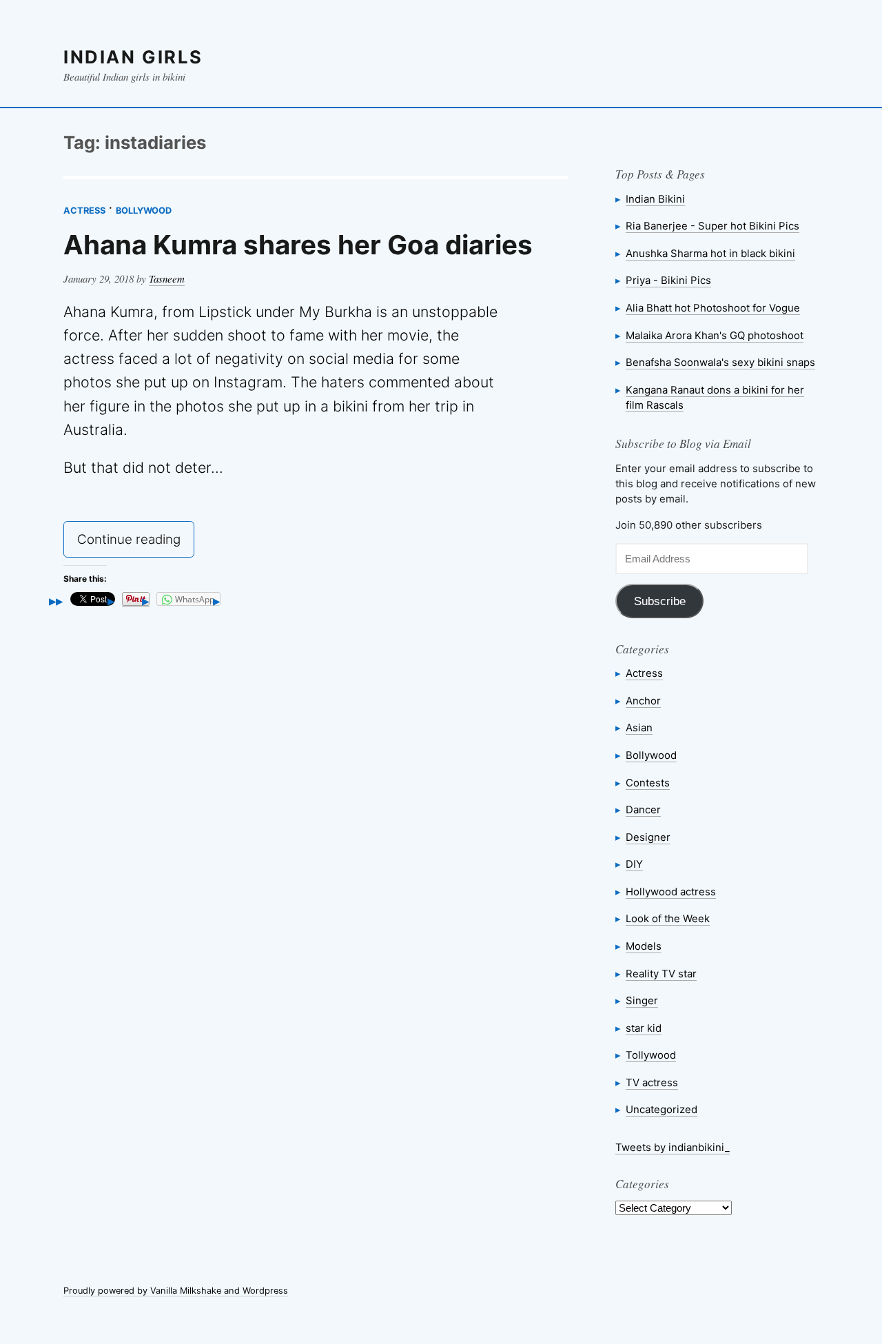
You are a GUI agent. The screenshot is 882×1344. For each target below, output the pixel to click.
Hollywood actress (671, 891)
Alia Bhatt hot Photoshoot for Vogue (713, 307)
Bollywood (144, 210)
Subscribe (660, 601)
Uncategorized (661, 1109)
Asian (639, 727)
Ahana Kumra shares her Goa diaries (298, 245)
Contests (648, 782)
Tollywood (651, 1054)
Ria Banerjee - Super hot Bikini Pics (712, 225)
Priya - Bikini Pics (668, 280)
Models (644, 946)
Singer (642, 1000)
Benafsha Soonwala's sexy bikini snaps (720, 362)
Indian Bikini (655, 198)
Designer (648, 837)
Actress (84, 210)
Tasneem (167, 278)
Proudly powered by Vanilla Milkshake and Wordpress (175, 1290)
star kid (644, 1028)
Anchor (643, 700)
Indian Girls (133, 57)
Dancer (643, 809)
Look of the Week (668, 918)
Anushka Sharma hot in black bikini (710, 253)
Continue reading (135, 543)
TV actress (652, 1082)
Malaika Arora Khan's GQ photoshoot (714, 335)
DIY (634, 863)
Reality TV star (661, 973)
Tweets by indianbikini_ (672, 1147)
